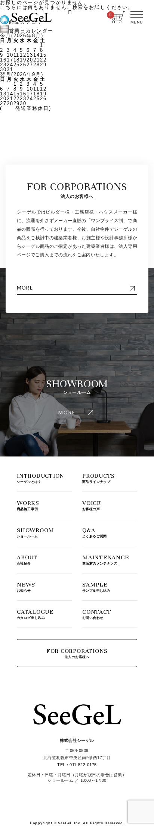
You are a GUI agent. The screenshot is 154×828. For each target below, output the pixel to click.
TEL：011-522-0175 (77, 764)
